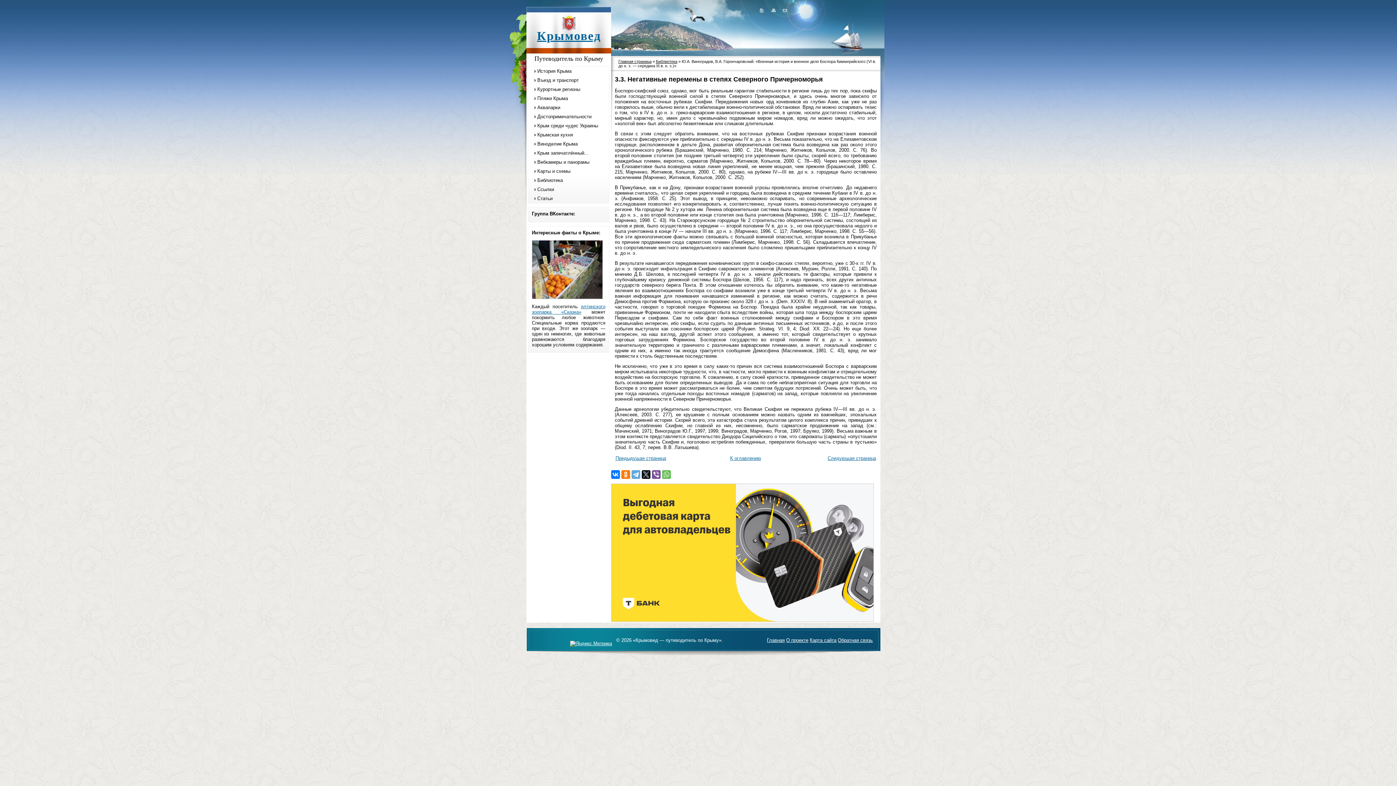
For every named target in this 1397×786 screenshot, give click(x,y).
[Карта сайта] (773, 10)
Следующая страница (852, 458)
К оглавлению (745, 458)
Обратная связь (855, 640)
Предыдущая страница (641, 458)
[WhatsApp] (666, 474)
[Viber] (656, 474)
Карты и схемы (553, 171)
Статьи (545, 198)
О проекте (797, 640)
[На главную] (761, 10)
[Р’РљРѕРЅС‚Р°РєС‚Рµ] (615, 474)
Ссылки (545, 189)
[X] (646, 474)
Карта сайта (823, 640)
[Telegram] (636, 474)
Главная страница (635, 61)
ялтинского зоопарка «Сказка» (568, 309)
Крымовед (569, 36)
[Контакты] (784, 10)
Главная (776, 640)
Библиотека (550, 180)
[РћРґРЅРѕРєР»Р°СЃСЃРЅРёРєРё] (625, 474)
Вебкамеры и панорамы (563, 162)
